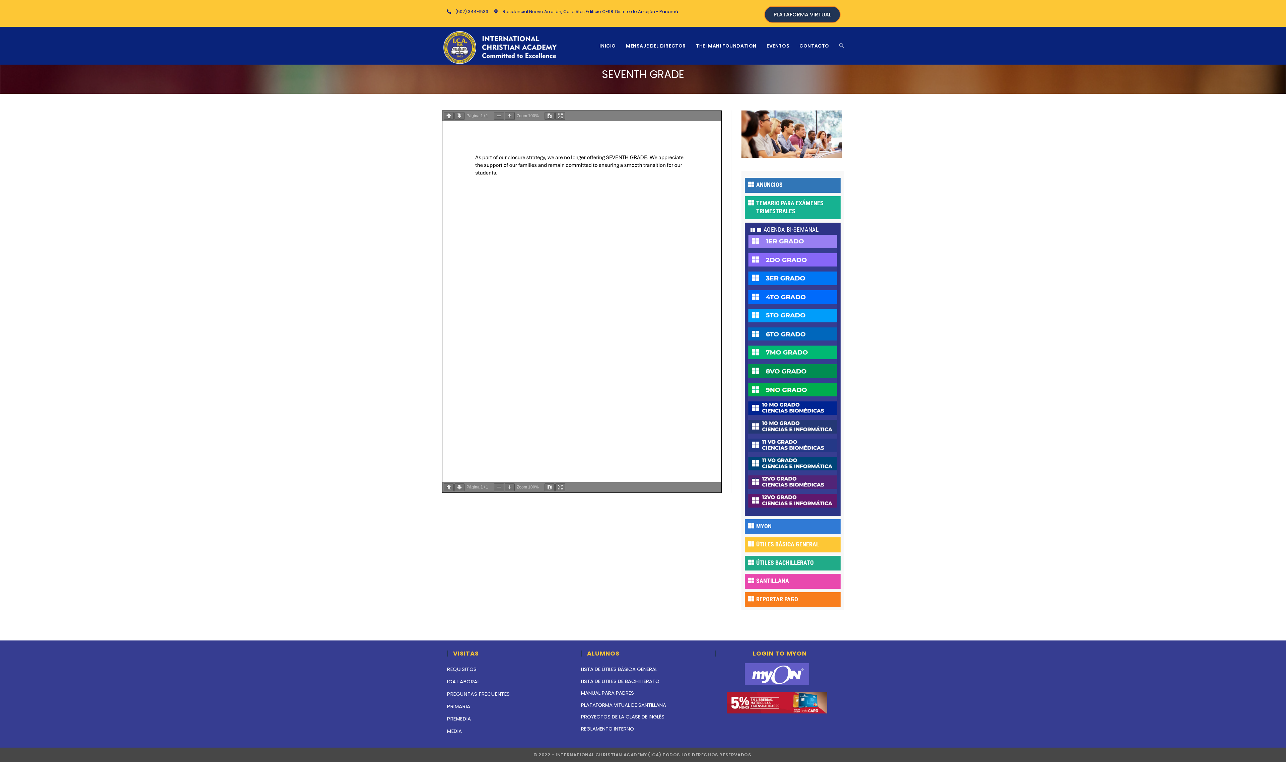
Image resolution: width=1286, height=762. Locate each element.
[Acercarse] (510, 116)
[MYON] (751, 526)
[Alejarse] (499, 116)
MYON (764, 526)
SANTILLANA (772, 580)
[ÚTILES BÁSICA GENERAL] (751, 544)
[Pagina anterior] (449, 116)
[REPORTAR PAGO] (751, 599)
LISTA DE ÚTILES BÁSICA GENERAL (619, 669)
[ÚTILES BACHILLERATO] (751, 562)
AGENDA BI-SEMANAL (791, 229)
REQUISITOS (462, 669)
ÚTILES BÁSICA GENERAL (787, 544)
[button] (792, 230)
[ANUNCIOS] (751, 184)
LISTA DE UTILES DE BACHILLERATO (620, 681)
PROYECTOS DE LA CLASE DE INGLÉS (622, 716)
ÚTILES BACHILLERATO (785, 562)
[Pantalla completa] (560, 116)
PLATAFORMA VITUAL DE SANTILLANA (623, 704)
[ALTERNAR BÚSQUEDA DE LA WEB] (841, 45)
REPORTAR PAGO (777, 599)
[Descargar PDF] (550, 116)
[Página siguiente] (459, 116)
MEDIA (454, 731)
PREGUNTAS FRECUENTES (478, 693)
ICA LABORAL (463, 681)
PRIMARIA (459, 706)
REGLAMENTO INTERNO (607, 728)
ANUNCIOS (769, 184)
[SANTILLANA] (751, 580)
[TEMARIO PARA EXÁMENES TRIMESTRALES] (751, 203)
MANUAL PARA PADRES (607, 692)
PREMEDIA (459, 718)
